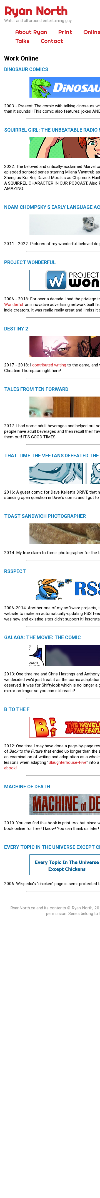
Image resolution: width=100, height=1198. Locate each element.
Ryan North (36, 11)
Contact (52, 40)
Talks (22, 40)
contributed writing (49, 365)
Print (65, 31)
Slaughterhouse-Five (67, 762)
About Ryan (31, 31)
